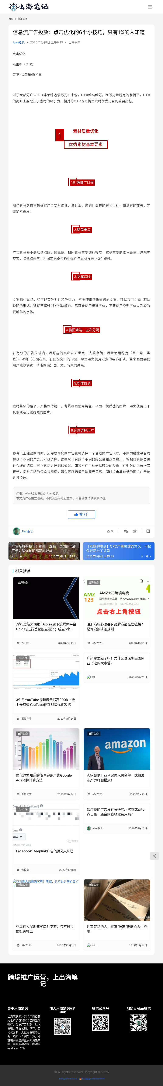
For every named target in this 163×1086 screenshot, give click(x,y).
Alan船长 (19, 42)
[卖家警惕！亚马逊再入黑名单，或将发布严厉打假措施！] (117, 749)
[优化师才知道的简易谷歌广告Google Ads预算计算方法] (46, 749)
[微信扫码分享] (126, 531)
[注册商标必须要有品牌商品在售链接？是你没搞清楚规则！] (117, 598)
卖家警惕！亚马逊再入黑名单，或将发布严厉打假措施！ (116, 777)
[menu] (150, 7)
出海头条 (74, 42)
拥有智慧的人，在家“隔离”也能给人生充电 (117, 929)
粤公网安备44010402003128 (93, 1079)
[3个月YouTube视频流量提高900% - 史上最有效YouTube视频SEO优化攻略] (46, 673)
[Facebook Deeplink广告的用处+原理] (46, 824)
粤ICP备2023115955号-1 (69, 1079)
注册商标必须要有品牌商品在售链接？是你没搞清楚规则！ (116, 626)
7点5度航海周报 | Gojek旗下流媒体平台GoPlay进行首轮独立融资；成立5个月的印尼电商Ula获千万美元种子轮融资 (46, 626)
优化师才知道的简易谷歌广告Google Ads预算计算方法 (44, 777)
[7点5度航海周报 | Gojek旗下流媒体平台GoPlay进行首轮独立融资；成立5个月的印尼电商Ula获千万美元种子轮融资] (46, 598)
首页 (11, 19)
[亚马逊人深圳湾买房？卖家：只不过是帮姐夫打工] (46, 900)
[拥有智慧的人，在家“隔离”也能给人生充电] (117, 900)
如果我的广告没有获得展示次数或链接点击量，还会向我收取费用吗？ (116, 811)
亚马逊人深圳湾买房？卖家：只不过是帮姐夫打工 (45, 929)
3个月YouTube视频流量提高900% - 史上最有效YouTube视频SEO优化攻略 (45, 702)
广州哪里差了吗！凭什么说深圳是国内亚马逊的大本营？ (116, 660)
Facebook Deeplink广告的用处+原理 (44, 851)
